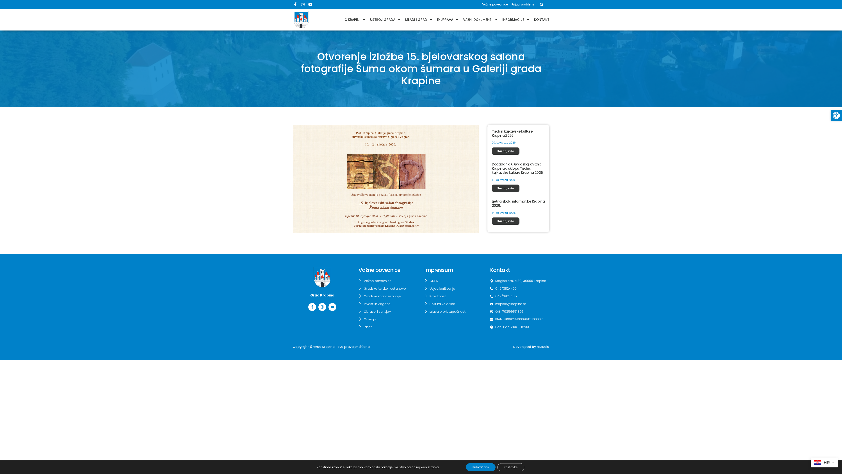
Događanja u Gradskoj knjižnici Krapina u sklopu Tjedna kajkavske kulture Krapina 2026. (518, 168)
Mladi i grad (416, 19)
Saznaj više (505, 151)
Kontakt (541, 19)
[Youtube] (310, 4)
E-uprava (445, 19)
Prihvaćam (481, 467)
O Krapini (352, 19)
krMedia (543, 346)
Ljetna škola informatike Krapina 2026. (518, 203)
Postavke (511, 467)
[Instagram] (302, 4)
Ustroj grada (382, 19)
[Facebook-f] (295, 4)
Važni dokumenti (477, 19)
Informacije (513, 19)
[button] (836, 115)
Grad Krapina (324, 346)
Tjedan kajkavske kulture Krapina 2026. (512, 133)
